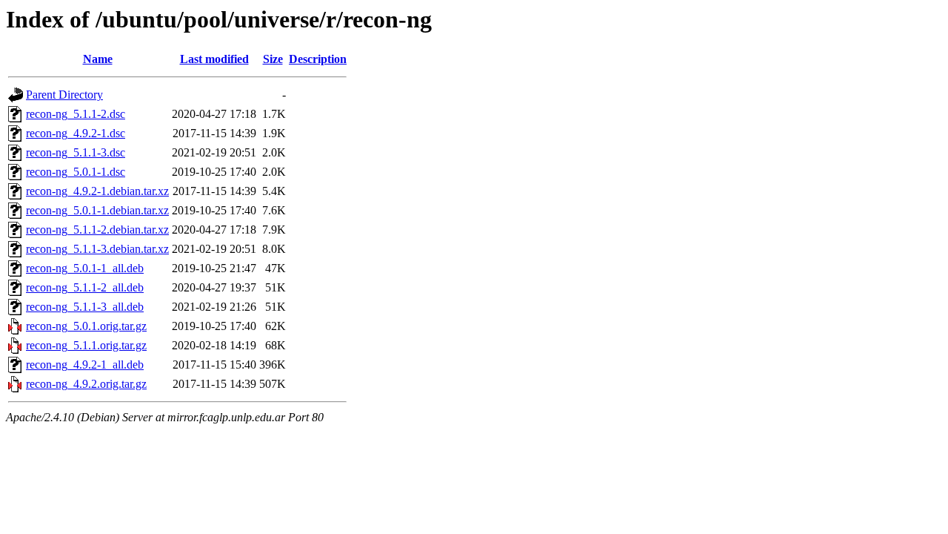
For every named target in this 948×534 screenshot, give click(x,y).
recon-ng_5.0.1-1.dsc (75, 171)
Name (98, 59)
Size (273, 59)
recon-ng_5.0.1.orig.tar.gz (86, 326)
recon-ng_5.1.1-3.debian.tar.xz (97, 249)
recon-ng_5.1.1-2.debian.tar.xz (97, 229)
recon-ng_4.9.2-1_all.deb (85, 364)
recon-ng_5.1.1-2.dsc (75, 114)
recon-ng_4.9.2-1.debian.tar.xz (97, 191)
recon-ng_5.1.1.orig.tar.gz (86, 345)
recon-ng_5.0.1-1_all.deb (85, 268)
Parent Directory (64, 94)
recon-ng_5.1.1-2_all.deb (85, 287)
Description (318, 59)
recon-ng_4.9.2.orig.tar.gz (86, 384)
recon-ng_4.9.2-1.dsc (75, 133)
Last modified (214, 59)
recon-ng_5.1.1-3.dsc (75, 152)
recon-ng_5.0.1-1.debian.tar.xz (97, 210)
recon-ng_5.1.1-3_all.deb (85, 306)
